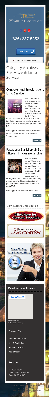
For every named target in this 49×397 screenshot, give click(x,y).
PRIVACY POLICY (15, 370)
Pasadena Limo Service (32, 390)
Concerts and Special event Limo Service (25, 91)
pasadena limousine (21, 133)
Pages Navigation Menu (26, 60)
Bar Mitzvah (23, 190)
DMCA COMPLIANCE (17, 375)
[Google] (25, 30)
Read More (37, 141)
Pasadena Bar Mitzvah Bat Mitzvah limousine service (24, 151)
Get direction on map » (16, 323)
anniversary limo (25, 130)
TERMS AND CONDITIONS (19, 372)
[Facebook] (20, 30)
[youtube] (29, 30)
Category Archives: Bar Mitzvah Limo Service (22, 72)
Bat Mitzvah (33, 190)
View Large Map (14, 320)
